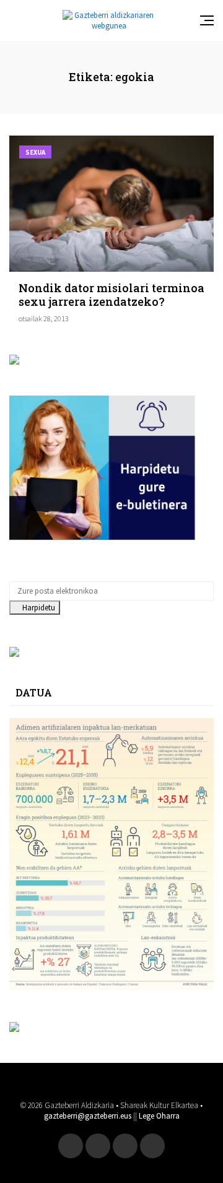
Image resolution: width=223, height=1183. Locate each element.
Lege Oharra (159, 1116)
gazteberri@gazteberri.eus (87, 1116)
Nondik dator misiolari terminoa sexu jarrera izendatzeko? (111, 294)
